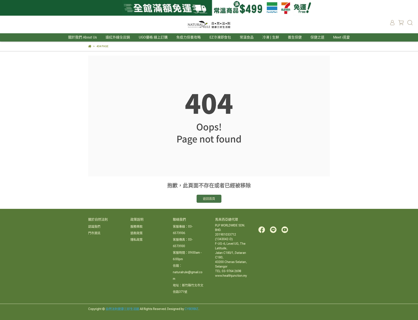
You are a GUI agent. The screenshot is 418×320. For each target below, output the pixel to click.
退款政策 (136, 233)
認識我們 (94, 226)
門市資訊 (94, 233)
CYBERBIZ (192, 309)
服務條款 (136, 226)
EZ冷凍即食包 (220, 37)
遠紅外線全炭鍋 (118, 37)
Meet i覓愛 (341, 37)
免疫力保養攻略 (188, 37)
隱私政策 (136, 239)
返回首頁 (209, 198)
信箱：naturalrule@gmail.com (187, 272)
